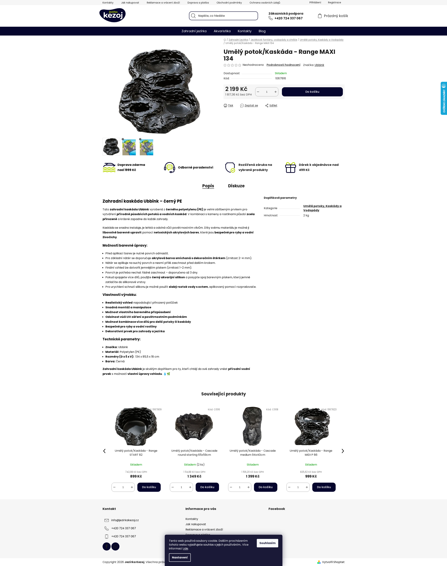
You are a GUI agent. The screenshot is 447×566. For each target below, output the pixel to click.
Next (342, 450)
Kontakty (108, 2)
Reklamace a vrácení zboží (163, 2)
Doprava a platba (198, 2)
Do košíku (312, 92)
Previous (104, 450)
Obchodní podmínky (229, 2)
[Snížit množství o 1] (258, 91)
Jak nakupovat (130, 2)
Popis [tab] (208, 186)
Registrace (334, 2)
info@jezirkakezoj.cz (125, 520)
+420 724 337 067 (289, 18)
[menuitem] (194, 31)
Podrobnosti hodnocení (283, 65)
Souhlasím (267, 543)
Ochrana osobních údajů (265, 2)
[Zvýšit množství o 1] (275, 91)
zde (185, 548)
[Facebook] (107, 546)
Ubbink (319, 65)
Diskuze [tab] (236, 186)
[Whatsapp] (115, 546)
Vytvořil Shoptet (333, 562)
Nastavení (180, 557)
